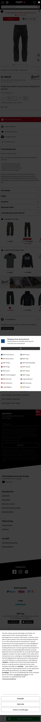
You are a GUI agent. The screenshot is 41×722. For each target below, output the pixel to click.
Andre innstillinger (20, 710)
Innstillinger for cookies (21, 674)
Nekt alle (20, 704)
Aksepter (20, 699)
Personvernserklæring (9, 679)
